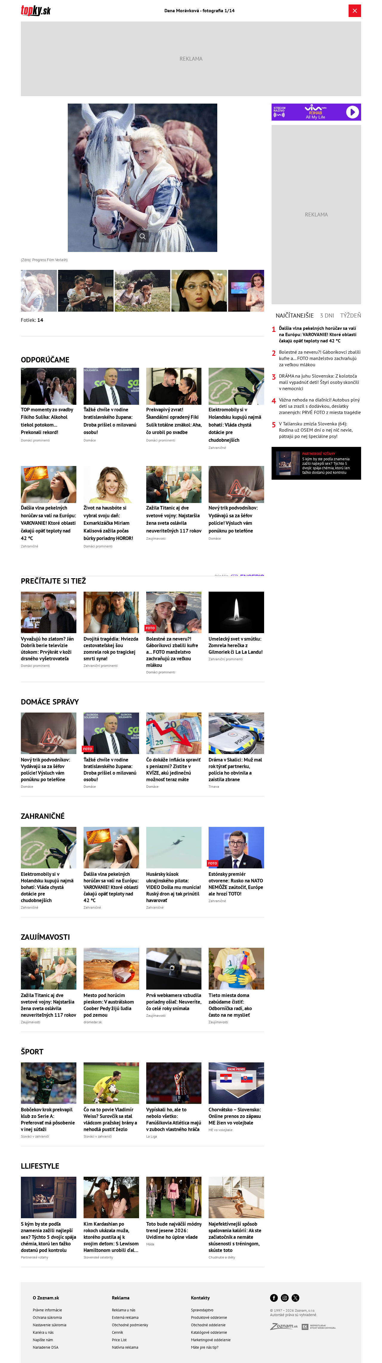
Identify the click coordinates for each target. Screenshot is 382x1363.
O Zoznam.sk (46, 1298)
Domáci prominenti (35, 665)
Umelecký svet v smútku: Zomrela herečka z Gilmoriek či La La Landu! (236, 645)
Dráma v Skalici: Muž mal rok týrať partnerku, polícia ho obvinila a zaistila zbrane (235, 769)
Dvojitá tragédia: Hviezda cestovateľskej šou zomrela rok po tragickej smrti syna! (111, 649)
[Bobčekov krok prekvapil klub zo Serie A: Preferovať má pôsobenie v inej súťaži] (48, 1083)
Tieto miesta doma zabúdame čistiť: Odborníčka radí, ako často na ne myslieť (230, 1005)
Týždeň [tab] (350, 315)
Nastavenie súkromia (49, 1324)
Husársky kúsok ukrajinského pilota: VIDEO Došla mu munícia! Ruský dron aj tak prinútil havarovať (173, 887)
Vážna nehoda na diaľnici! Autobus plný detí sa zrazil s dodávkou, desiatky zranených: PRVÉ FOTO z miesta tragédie (320, 406)
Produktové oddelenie (209, 1317)
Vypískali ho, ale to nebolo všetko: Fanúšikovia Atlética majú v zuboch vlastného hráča (173, 1119)
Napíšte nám (43, 1339)
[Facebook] (274, 1298)
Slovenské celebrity (98, 1257)
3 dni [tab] (327, 315)
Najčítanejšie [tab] (295, 315)
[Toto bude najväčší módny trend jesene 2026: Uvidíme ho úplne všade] (174, 1197)
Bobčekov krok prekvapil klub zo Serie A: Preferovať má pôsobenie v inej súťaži (48, 1119)
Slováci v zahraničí (35, 1136)
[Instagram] (285, 1298)
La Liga (151, 1136)
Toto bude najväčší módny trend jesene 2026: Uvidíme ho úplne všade (173, 1230)
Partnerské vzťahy (34, 1257)
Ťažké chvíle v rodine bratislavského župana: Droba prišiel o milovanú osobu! (110, 769)
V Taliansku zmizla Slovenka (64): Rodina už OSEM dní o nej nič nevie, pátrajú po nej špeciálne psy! (315, 430)
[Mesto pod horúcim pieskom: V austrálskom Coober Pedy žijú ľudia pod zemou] (111, 968)
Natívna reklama (125, 1347)
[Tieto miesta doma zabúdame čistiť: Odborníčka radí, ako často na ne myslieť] (236, 968)
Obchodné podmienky (130, 1324)
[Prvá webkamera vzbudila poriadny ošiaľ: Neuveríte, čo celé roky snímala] (174, 968)
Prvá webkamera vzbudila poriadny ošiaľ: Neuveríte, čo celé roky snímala (173, 1002)
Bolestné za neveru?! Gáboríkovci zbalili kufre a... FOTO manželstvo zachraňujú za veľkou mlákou (172, 652)
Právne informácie (47, 1310)
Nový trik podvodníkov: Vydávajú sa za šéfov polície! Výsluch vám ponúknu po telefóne (45, 769)
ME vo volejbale (220, 1129)
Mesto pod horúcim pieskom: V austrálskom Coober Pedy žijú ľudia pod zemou (109, 1005)
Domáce (27, 786)
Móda (150, 1244)
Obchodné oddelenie (208, 1324)
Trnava (214, 786)
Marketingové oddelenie (211, 1339)
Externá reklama (125, 1317)
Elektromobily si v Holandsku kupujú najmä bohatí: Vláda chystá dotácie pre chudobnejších (47, 887)
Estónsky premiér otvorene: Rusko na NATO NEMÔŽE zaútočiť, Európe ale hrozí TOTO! (236, 884)
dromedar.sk (93, 1022)
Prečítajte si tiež (53, 581)
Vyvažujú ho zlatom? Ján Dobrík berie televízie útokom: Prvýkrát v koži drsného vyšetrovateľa (47, 649)
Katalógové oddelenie (209, 1332)
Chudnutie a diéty (222, 1257)
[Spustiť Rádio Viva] (315, 107)
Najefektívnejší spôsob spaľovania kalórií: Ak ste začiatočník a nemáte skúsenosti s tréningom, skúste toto (235, 1237)
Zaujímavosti (45, 937)
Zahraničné (43, 816)
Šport (32, 1051)
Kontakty (200, 1298)
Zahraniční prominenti (101, 665)
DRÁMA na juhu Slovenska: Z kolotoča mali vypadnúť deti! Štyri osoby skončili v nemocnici (319, 382)
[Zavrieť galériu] (355, 10)
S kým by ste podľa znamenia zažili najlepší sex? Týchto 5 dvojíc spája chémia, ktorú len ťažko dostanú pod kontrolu (48, 1237)
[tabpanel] (316, 382)
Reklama (121, 1298)
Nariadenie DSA (45, 1347)
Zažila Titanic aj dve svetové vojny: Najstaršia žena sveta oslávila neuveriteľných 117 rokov (48, 1005)
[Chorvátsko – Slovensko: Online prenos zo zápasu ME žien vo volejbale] (236, 1083)
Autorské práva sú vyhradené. (293, 1314)
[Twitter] (295, 1298)
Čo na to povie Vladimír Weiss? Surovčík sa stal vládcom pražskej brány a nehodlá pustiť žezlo (110, 1119)
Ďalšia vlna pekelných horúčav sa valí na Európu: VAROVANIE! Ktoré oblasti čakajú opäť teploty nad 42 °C (111, 887)
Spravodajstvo (202, 1310)
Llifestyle (40, 1166)
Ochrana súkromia (47, 1317)
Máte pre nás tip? (204, 1347)
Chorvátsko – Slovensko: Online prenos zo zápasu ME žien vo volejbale (235, 1116)
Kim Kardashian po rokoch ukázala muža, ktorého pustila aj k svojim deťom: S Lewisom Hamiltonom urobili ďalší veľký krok (111, 1237)
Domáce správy (50, 702)
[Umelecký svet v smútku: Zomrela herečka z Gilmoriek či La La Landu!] (236, 612)
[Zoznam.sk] (286, 1328)
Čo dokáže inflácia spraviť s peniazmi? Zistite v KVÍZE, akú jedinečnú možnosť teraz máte (173, 769)
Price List (119, 1339)
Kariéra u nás (43, 1332)
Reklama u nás (123, 1310)
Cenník (117, 1332)
